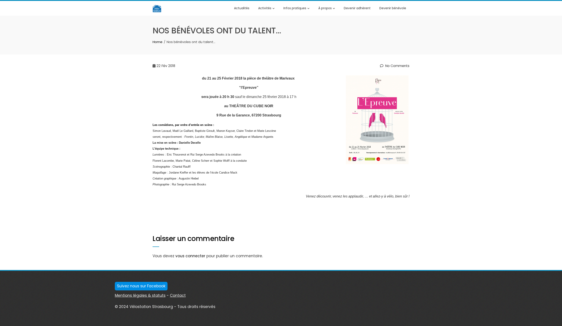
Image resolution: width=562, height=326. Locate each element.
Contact (178, 295)
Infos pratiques (294, 8)
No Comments (396, 65)
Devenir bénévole (392, 8)
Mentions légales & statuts (140, 295)
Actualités (241, 8)
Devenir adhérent (357, 8)
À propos (325, 8)
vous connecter (190, 256)
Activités (264, 8)
